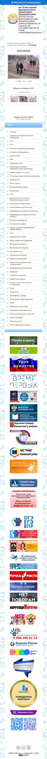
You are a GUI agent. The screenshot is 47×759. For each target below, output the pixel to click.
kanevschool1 (25, 92)
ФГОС (29, 43)
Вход (29, 119)
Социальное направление (17, 45)
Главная (10, 43)
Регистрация (21, 119)
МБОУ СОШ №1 (28, 5)
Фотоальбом (20, 43)
